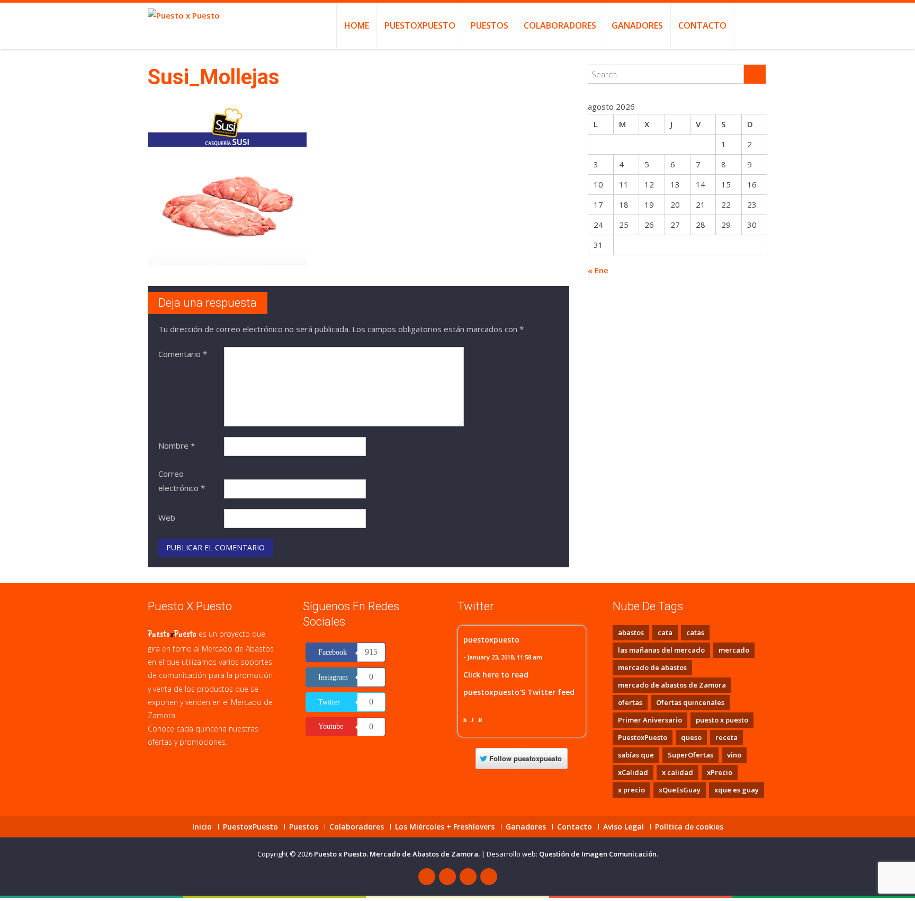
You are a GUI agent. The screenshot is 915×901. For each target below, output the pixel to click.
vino (734, 755)
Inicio (202, 826)
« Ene (598, 270)
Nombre (176, 445)
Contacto (702, 25)
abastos (631, 632)
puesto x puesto (722, 720)
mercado (734, 650)
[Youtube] (468, 876)
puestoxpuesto (491, 640)
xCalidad (633, 772)
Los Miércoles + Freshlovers (445, 826)
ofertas (630, 702)
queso (691, 737)
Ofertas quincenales (690, 702)
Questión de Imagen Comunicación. (598, 854)
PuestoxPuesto (419, 25)
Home (356, 25)
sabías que (636, 755)
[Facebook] (426, 876)
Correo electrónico (181, 480)
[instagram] (488, 876)
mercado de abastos (652, 667)
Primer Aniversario (650, 720)
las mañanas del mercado (661, 650)
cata (665, 632)
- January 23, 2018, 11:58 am (502, 657)
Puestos (489, 25)
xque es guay (736, 790)
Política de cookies (689, 826)
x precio (631, 790)
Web (166, 517)
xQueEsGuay (680, 790)
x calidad (677, 772)
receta (726, 737)
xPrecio (719, 772)
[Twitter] (447, 876)
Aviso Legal (623, 826)
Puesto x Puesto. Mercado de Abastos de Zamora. (397, 854)
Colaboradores (560, 25)
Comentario (182, 354)
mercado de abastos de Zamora (672, 685)
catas (695, 632)
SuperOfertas (690, 755)
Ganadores (637, 25)
